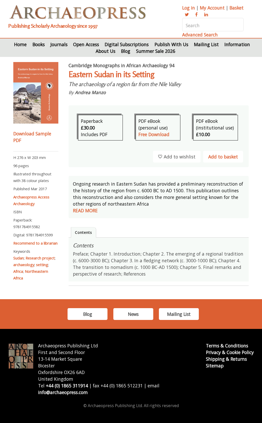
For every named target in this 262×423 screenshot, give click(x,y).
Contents (83, 232)
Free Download (153, 134)
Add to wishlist (179, 157)
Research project (40, 257)
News (133, 314)
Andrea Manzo (90, 92)
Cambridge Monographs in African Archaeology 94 (121, 65)
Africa (18, 271)
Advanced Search (200, 35)
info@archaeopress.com (63, 392)
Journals (59, 44)
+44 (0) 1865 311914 (67, 385)
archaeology (23, 264)
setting (42, 264)
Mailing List (206, 44)
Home (20, 44)
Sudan (18, 257)
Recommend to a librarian (35, 243)
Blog (125, 51)
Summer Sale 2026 (155, 51)
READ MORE (85, 210)
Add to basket (223, 157)
